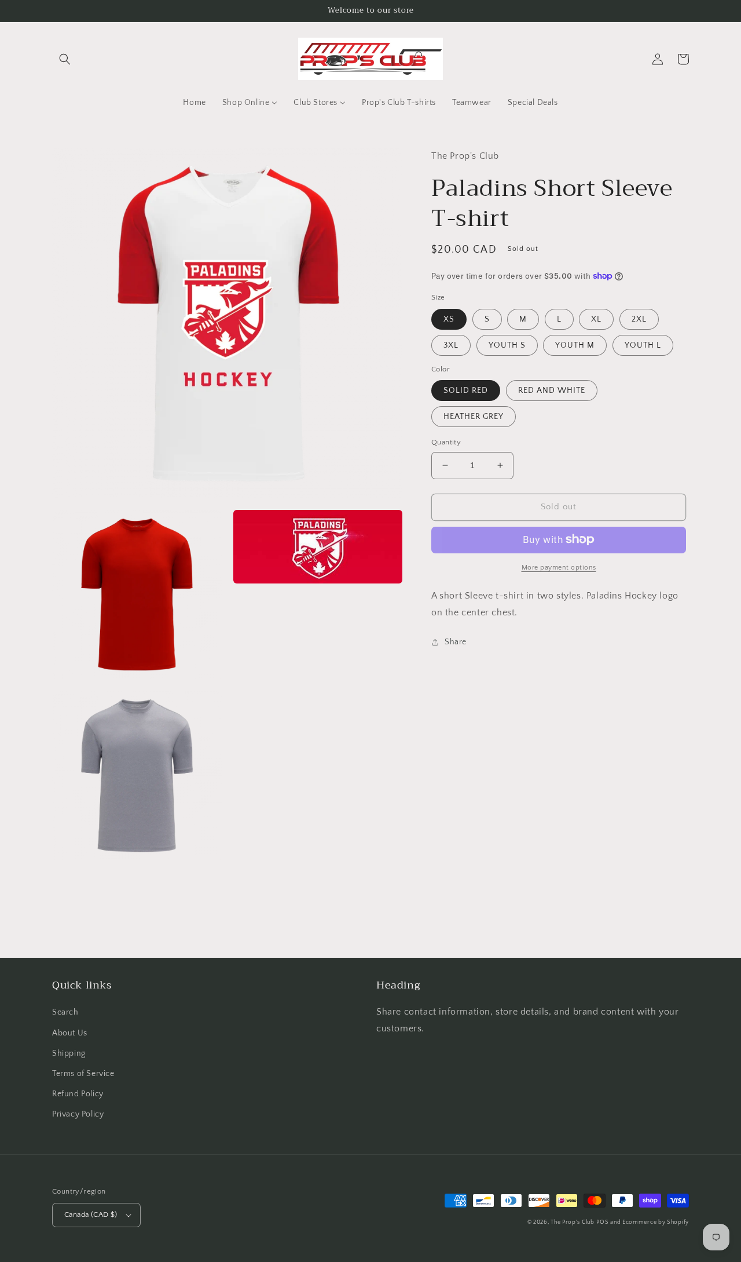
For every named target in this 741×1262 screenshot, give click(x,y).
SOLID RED (465, 390)
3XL (450, 344)
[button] (65, 59)
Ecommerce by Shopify (655, 1222)
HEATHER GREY (473, 416)
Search (65, 1012)
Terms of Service (83, 1073)
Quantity (446, 442)
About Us (69, 1033)
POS (602, 1222)
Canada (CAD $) (91, 1214)
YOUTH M (575, 344)
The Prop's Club (573, 1222)
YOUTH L (643, 344)
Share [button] (456, 642)
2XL (639, 318)
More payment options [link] (559, 567)
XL (596, 318)
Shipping (69, 1053)
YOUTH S (507, 344)
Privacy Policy (78, 1114)
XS (448, 318)
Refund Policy (78, 1094)
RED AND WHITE (551, 390)
